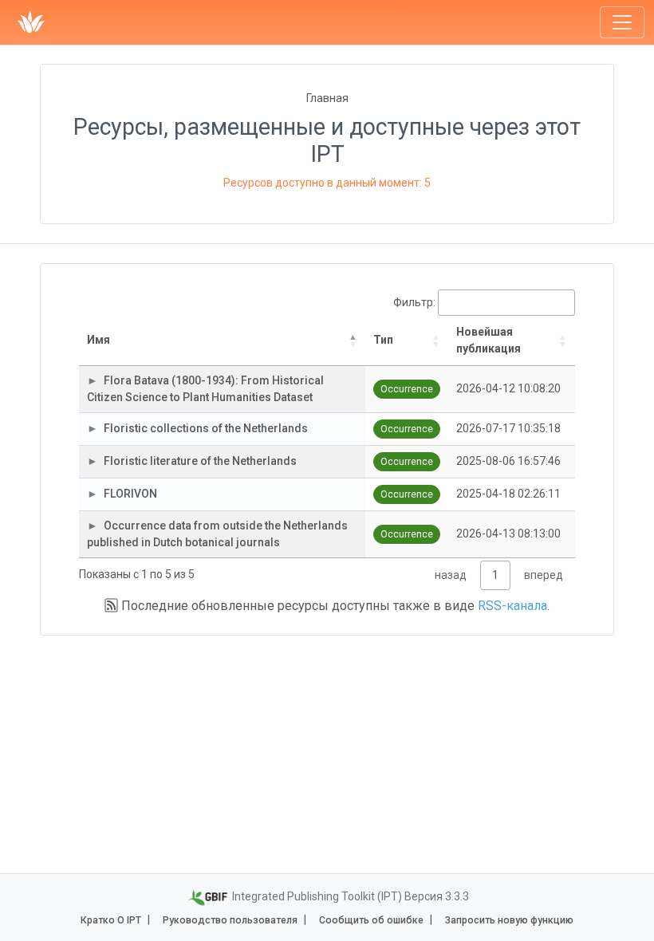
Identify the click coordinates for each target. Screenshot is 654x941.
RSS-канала (512, 605)
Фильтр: (414, 302)
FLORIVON (130, 493)
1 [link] (495, 575)
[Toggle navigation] (622, 22)
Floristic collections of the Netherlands (206, 428)
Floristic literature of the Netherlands (200, 461)
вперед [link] (543, 575)
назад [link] (451, 575)
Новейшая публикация (488, 340)
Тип (383, 339)
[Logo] (31, 22)
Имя (98, 339)
